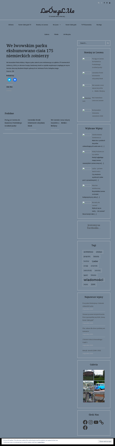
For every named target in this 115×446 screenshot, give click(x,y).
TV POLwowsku (86, 25)
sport (86, 275)
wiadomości (93, 280)
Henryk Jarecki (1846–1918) (92, 350)
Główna (10, 25)
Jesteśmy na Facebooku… (94, 226)
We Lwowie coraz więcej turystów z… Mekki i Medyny (60, 123)
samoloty (98, 270)
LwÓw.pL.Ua (57, 11)
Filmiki (56, 34)
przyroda (94, 266)
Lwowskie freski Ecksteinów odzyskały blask (36, 123)
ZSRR (93, 284)
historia (96, 256)
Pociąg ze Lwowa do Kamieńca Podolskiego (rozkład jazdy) (13, 123)
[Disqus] (39, 161)
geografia (87, 256)
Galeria (46, 34)
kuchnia (86, 261)
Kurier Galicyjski (71, 25)
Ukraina (93, 275)
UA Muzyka (67, 34)
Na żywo (56, 25)
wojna (86, 284)
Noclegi (99, 25)
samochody (88, 270)
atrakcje (99, 252)
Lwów (95, 261)
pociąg (86, 266)
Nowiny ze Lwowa (42, 25)
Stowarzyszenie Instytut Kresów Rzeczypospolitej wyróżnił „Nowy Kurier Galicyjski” (94, 317)
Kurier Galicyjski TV (25, 25)
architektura (88, 252)
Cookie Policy (41, 442)
